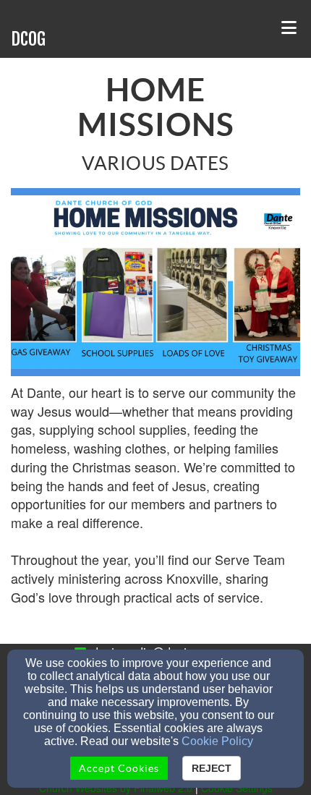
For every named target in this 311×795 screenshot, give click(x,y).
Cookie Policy (217, 741)
